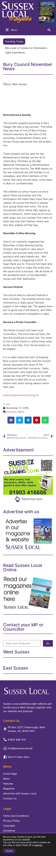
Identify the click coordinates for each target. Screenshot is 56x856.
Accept (9, 851)
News (21, 411)
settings (38, 845)
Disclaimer (9, 830)
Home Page (10, 773)
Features (8, 783)
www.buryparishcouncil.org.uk (21, 395)
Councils (11, 411)
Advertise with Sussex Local (19, 793)
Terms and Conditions (16, 815)
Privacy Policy (11, 820)
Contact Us (9, 798)
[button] (49, 30)
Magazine (8, 788)
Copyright (9, 825)
